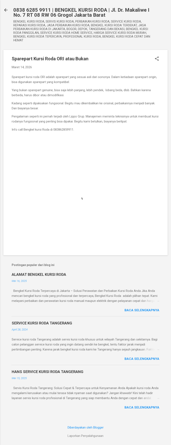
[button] (156, 59)
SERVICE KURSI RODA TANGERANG (42, 323)
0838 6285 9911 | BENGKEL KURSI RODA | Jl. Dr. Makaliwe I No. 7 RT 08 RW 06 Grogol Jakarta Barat (81, 12)
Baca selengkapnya (141, 310)
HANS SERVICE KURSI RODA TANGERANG (47, 371)
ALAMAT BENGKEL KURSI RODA (39, 274)
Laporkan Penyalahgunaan (85, 436)
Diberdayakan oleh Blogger (86, 427)
